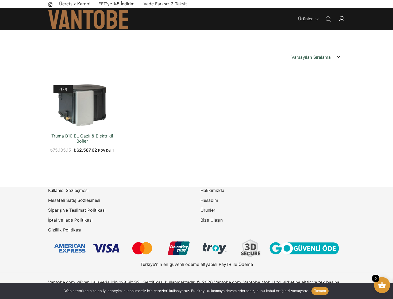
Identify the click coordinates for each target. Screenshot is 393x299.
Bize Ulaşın (212, 220)
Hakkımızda (212, 190)
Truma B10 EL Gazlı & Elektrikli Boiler (82, 138)
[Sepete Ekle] (82, 121)
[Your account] (341, 18)
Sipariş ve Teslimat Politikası (77, 210)
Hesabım (209, 200)
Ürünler (305, 18)
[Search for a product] (328, 18)
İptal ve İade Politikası (70, 220)
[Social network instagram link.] (50, 3)
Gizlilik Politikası (64, 230)
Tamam (320, 291)
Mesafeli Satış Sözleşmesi (74, 200)
